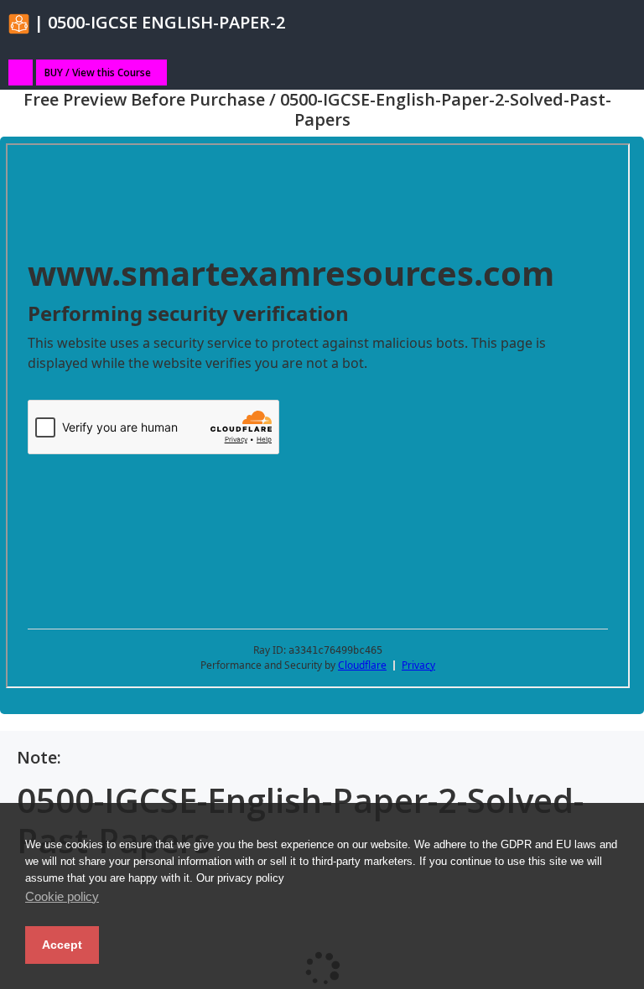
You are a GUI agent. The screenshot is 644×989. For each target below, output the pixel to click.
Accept (62, 944)
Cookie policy (62, 896)
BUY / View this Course (97, 72)
